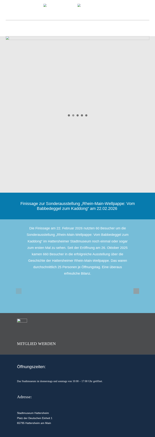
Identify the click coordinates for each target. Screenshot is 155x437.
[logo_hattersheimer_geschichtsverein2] (60, 5)
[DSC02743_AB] (77, 78)
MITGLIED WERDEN (36, 343)
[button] (19, 291)
